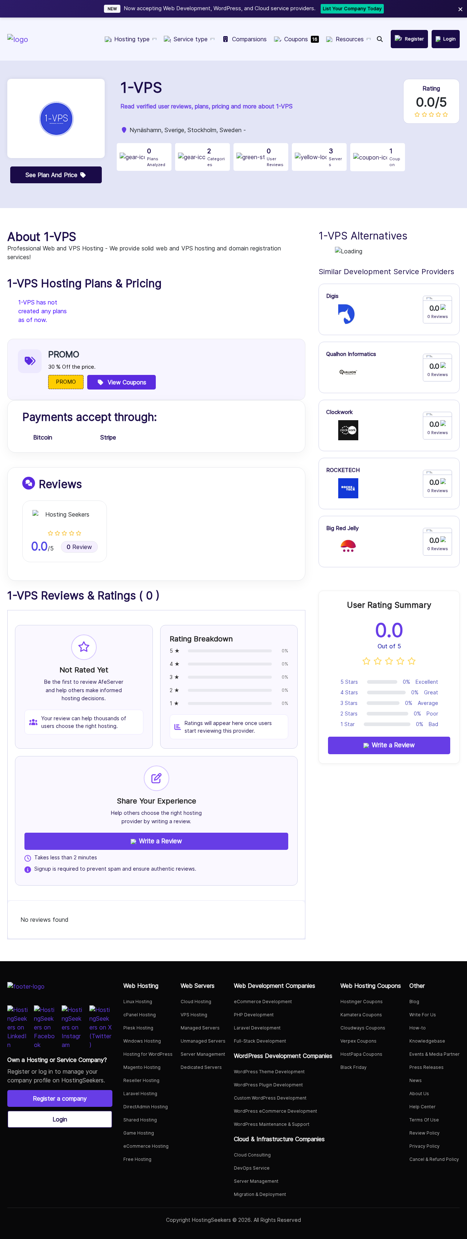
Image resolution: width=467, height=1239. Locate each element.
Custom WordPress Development (270, 1098)
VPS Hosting (194, 1014)
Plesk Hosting (138, 1028)
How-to (417, 1028)
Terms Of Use (424, 1120)
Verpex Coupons (358, 1041)
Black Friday (353, 1067)
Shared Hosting (140, 1120)
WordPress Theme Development (269, 1071)
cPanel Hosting (139, 1014)
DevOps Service (252, 1168)
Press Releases (426, 1067)
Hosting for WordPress (148, 1054)
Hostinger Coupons (361, 1001)
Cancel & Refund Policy (434, 1159)
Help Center (422, 1106)
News (415, 1080)
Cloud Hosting (196, 1001)
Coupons (300, 39)
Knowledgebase (427, 1041)
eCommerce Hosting (146, 1146)
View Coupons (127, 382)
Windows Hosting (142, 1041)
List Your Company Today (334, 8)
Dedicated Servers (201, 1067)
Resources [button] (350, 39)
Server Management (203, 1054)
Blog (414, 1001)
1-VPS (141, 87)
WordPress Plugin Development (268, 1085)
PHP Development (254, 1014)
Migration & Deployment (260, 1194)
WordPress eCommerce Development (275, 1111)
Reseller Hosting (141, 1080)
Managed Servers (200, 1028)
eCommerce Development (263, 1001)
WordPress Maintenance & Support (271, 1124)
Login (60, 1119)
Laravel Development (257, 1028)
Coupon (394, 157)
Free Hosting (137, 1159)
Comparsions (249, 39)
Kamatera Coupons (361, 1014)
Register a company (60, 1098)
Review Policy (424, 1133)
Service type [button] (191, 39)
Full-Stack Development (260, 1041)
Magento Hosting (142, 1067)
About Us (419, 1093)
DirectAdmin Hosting (145, 1106)
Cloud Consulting (252, 1155)
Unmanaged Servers (203, 1041)
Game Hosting (138, 1133)
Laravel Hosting (140, 1093)
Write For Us (422, 1014)
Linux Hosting (137, 1001)
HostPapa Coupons (361, 1054)
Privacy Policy (424, 1146)
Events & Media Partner (434, 1054)
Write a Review (160, 841)
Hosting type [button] (132, 39)
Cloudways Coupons (362, 1028)
